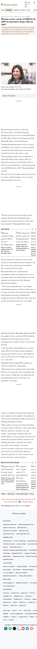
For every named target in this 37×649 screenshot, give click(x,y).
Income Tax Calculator (8, 566)
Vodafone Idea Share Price (22, 534)
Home (2, 10)
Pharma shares (6, 556)
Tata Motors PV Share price (10, 530)
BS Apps (11, 620)
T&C (20, 610)
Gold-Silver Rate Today (9, 544)
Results (23, 10)
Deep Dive (5, 547)
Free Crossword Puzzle (8, 586)
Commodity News (7, 596)
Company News (15, 593)
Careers (5, 620)
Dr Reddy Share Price (8, 534)
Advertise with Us (23, 616)
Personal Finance (7, 599)
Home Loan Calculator (21, 572)
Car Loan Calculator (8, 572)
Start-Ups (17, 10)
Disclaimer (5, 613)
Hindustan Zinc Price (17, 553)
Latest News (6, 593)
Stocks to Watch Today (20, 541)
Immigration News (18, 596)
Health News (22, 602)
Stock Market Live (7, 541)
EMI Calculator (7, 569)
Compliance (6, 616)
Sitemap (32, 616)
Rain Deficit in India (8, 559)
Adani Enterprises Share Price (25, 524)
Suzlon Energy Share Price (9, 524)
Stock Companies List (8, 583)
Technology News (18, 599)
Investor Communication (16, 613)
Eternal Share (6, 553)
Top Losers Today (21, 544)
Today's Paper (6, 610)
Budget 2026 (22, 605)
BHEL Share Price (23, 530)
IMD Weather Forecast (16, 547)
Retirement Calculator (28, 569)
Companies (8, 10)
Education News (7, 602)
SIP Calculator (16, 569)
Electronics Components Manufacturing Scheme (15, 550)
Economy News (31, 602)
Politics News (14, 605)
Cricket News (28, 596)
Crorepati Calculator (22, 566)
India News (6, 605)
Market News (24, 593)
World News (27, 599)
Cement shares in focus (18, 556)
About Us (14, 610)
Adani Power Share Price (9, 527)
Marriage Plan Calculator (25, 576)
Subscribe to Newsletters (22, 583)
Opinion (15, 602)
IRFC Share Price (22, 527)
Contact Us (14, 616)
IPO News (32, 593)
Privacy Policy (27, 610)
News (28, 10)
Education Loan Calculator (10, 576)
